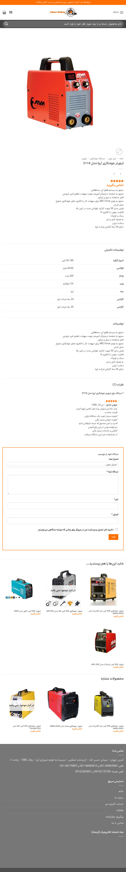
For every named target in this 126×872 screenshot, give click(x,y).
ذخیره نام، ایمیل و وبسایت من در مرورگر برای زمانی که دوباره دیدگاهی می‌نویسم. (75, 530)
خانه (121, 158)
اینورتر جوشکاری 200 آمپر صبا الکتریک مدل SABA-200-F (106, 727)
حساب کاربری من (114, 804)
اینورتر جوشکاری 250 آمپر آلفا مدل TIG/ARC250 (27, 727)
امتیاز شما (113, 459)
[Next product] (120, 174)
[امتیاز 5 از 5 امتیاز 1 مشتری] (63, 181)
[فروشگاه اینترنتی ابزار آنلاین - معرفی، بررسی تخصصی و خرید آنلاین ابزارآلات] (63, 12)
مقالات (120, 810)
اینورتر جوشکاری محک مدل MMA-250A (66, 726)
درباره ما (119, 798)
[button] (118, 12)
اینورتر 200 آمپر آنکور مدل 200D (27, 611)
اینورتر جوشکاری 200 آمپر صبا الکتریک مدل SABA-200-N (106, 612)
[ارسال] (6, 24)
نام (116, 499)
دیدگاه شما (112, 472)
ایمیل (114, 514)
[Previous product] (113, 174)
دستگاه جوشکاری (97, 158)
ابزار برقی (112, 158)
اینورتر (84, 158)
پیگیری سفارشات (114, 817)
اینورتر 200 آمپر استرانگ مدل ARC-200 (107, 664)
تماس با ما (118, 823)
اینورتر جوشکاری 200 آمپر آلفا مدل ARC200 (64, 611)
